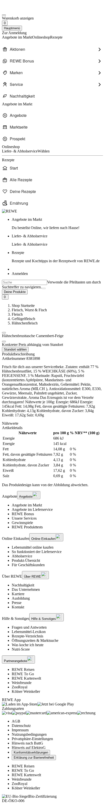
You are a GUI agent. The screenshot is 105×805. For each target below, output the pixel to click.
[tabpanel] (52, 454)
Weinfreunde (22, 683)
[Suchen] (44, 288)
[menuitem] (52, 49)
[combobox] (24, 282)
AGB (16, 721)
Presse (16, 603)
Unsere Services (24, 518)
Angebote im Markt (27, 505)
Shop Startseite (23, 305)
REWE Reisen (23, 669)
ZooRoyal (19, 687)
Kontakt (18, 607)
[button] (4, 332)
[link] (57, 223)
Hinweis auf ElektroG (29, 747)
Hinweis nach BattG (27, 743)
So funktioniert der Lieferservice (37, 552)
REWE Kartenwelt (26, 678)
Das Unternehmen (26, 589)
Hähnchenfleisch (25, 323)
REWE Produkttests (27, 527)
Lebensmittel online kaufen (32, 547)
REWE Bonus (23, 514)
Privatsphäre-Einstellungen (32, 739)
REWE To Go (23, 674)
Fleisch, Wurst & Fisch (29, 310)
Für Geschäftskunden (28, 565)
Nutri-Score (21, 649)
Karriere (18, 594)
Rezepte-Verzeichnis (27, 636)
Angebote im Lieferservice (32, 509)
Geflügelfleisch (23, 319)
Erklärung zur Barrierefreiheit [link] (34, 757)
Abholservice (22, 556)
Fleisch (17, 314)
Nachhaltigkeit (23, 585)
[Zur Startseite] (18, 9)
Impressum (20, 730)
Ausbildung (21, 598)
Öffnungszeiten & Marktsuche (35, 640)
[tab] (52, 423)
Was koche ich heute (27, 645)
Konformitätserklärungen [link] (31, 752)
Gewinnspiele (22, 523)
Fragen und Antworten (29, 627)
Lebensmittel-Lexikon (29, 632)
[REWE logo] (9, 211)
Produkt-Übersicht (26, 560)
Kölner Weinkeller (26, 691)
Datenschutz (21, 726)
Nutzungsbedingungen (29, 734)
